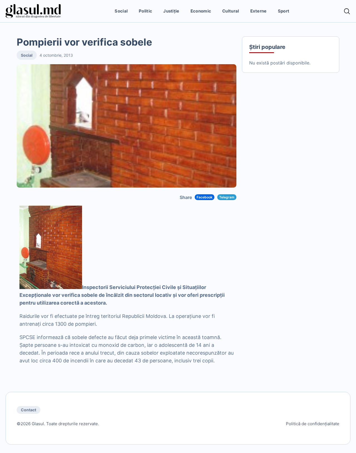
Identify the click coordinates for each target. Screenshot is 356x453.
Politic (145, 11)
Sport (284, 11)
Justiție (171, 11)
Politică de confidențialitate (312, 423)
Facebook (204, 197)
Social (121, 11)
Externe (258, 11)
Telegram (226, 197)
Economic (201, 11)
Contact (28, 409)
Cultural (230, 11)
